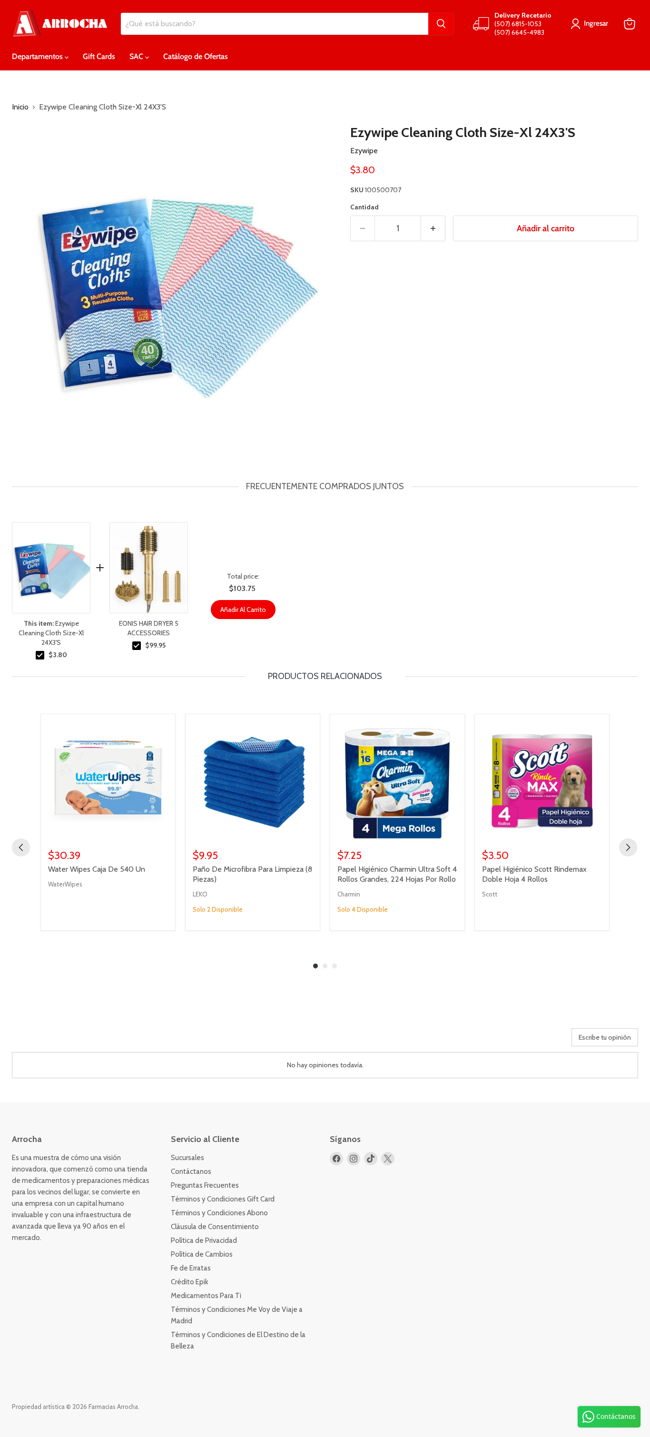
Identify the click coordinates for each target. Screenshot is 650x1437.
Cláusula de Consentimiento (215, 1226)
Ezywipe (364, 150)
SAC (137, 56)
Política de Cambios (202, 1254)
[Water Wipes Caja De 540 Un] (108, 781)
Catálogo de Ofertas (195, 56)
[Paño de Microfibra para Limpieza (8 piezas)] (253, 781)
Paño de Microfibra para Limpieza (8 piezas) (252, 874)
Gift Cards (99, 56)
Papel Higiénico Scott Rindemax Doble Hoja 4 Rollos (534, 874)
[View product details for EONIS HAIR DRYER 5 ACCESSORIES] (148, 567)
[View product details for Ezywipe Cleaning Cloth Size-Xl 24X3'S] (51, 567)
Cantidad (364, 207)
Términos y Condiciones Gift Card (223, 1199)
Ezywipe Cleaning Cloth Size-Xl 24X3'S (51, 633)
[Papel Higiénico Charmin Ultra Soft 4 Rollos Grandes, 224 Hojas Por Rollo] (397, 781)
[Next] (628, 847)
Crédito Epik (189, 1282)
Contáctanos (191, 1171)
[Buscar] (441, 24)
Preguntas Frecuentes (205, 1185)
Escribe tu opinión (605, 1037)
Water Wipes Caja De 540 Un (96, 869)
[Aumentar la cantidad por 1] (433, 229)
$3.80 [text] (58, 654)
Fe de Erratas (191, 1268)
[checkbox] (40, 655)
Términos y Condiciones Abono (219, 1213)
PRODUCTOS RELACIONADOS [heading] (325, 676)
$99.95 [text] (155, 645)
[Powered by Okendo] (55, 1040)
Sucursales (187, 1157)
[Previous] (21, 847)
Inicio (20, 107)
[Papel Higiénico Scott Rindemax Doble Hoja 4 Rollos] (542, 781)
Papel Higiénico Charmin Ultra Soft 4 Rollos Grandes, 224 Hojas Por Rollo (397, 874)
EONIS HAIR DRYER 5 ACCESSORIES (148, 628)
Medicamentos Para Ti (206, 1295)
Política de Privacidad (204, 1240)
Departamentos (38, 56)
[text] (325, 486)
